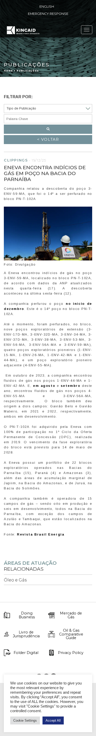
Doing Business (27, 615)
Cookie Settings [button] (25, 720)
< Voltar (48, 139)
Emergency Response (48, 14)
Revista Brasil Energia (40, 534)
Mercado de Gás (71, 615)
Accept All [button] (53, 720)
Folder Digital (26, 652)
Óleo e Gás (15, 580)
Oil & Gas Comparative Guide (71, 634)
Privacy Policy (70, 652)
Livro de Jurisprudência (26, 634)
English (46, 6)
